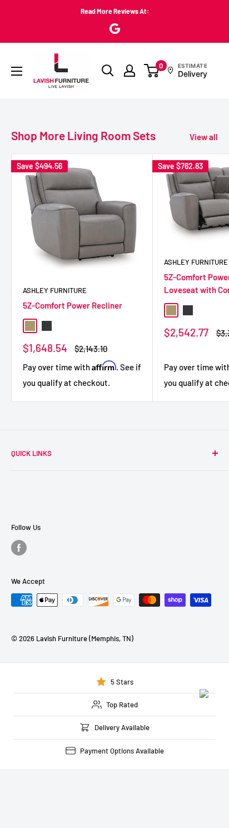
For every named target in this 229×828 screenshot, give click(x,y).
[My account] (129, 71)
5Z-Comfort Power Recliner (72, 305)
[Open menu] (16, 71)
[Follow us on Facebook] (19, 548)
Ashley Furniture (55, 290)
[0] (152, 70)
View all (204, 137)
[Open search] (108, 71)
